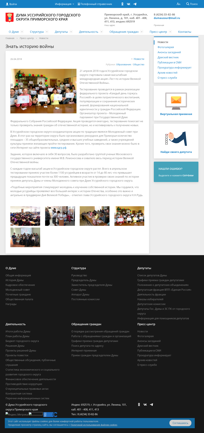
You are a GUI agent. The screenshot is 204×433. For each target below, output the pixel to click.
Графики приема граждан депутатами (160, 280)
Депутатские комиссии (151, 304)
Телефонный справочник (96, 4)
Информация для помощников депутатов (163, 318)
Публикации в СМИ (169, 62)
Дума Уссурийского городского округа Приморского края (48, 17)
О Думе (14, 32)
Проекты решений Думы (21, 350)
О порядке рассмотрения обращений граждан (100, 331)
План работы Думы (17, 336)
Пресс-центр (158, 32)
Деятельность (88, 32)
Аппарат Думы (80, 294)
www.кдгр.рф (58, 147)
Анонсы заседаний (169, 52)
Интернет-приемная (84, 350)
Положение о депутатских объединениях (163, 285)
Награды (11, 304)
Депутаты (61, 32)
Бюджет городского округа (22, 341)
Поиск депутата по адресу (87, 345)
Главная (10, 38)
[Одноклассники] (123, 4)
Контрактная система (19, 393)
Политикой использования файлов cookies (94, 424)
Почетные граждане (18, 294)
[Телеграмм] (135, 4)
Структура (37, 32)
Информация (63, 4)
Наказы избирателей (150, 299)
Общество (138, 64)
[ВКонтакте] (129, 4)
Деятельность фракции (151, 294)
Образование (123, 64)
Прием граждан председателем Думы (94, 355)
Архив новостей (167, 72)
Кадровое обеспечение (20, 285)
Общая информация (18, 275)
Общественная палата (19, 299)
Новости (43, 38)
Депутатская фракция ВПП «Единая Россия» (164, 289)
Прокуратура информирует (174, 67)
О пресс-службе (167, 77)
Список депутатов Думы (152, 275)
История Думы (15, 280)
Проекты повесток (17, 355)
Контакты (184, 32)
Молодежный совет (18, 289)
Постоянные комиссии (85, 299)
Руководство (79, 275)
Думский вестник (168, 57)
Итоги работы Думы (18, 331)
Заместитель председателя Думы (91, 285)
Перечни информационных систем (27, 398)
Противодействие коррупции (24, 384)
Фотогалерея (166, 47)
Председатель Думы (83, 280)
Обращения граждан (123, 32)
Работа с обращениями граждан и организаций (101, 336)
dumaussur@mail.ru (167, 18)
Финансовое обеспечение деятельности (31, 379)
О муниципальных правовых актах (27, 388)
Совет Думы (78, 289)
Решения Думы (15, 345)
